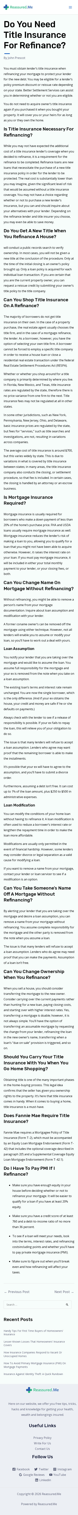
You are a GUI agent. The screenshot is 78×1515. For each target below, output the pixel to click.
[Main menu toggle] (70, 7)
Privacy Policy (42, 1438)
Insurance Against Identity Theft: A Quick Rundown (33, 1374)
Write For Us (42, 1443)
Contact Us (42, 1449)
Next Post (64, 1291)
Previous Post (17, 1291)
